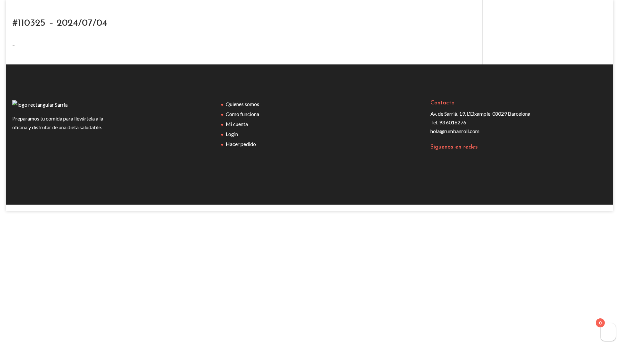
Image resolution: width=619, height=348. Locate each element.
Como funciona (242, 114)
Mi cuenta (237, 124)
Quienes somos (242, 104)
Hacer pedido (241, 144)
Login (232, 134)
